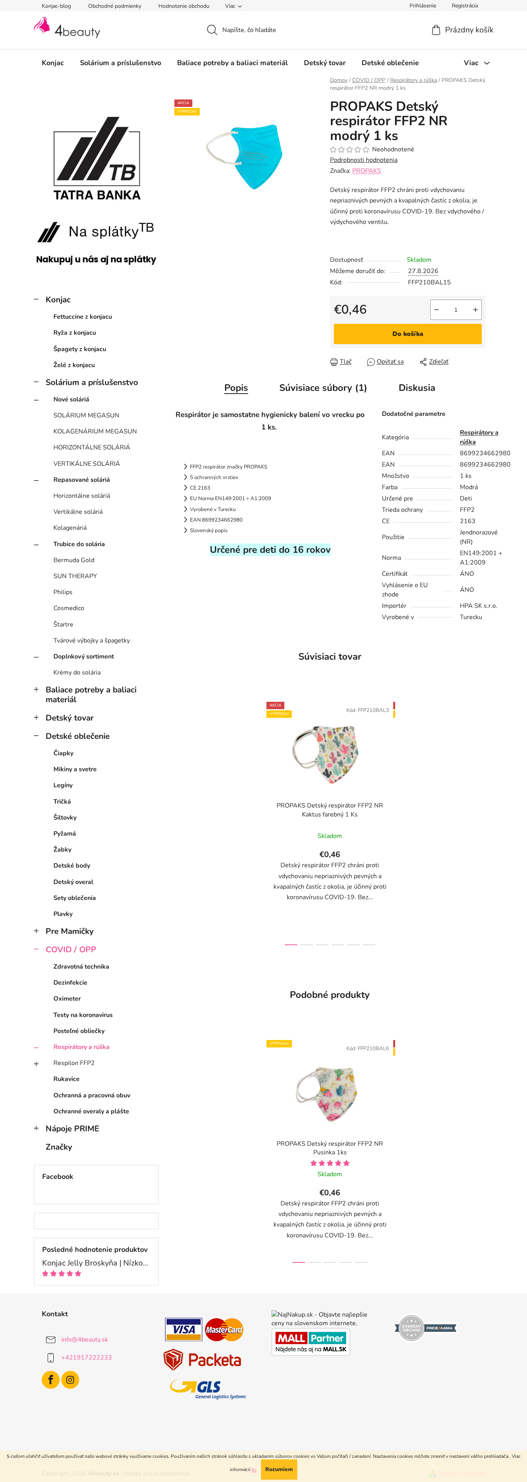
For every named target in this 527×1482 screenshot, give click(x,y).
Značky (59, 1146)
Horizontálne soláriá (81, 496)
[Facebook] (51, 1380)
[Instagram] (70, 1380)
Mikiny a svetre (75, 769)
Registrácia (465, 5)
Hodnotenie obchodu (183, 6)
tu (254, 1469)
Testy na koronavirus (83, 1015)
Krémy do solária (77, 672)
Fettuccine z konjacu (82, 316)
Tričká (62, 801)
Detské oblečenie (78, 736)
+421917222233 (86, 1357)
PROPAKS (366, 171)
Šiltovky (64, 817)
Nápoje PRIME (72, 1128)
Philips (63, 592)
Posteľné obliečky (79, 1031)
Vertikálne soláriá (78, 512)
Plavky (63, 914)
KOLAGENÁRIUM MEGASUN (95, 431)
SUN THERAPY (75, 576)
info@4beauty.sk (84, 1339)
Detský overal (73, 882)
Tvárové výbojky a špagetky (91, 640)
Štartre (63, 624)
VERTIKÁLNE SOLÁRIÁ (86, 464)
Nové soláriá (71, 399)
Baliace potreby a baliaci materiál (91, 694)
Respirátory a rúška (81, 1047)
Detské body (71, 865)
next (401, 821)
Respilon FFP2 (74, 1063)
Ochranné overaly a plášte (91, 1111)
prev (258, 821)
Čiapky (63, 753)
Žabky (62, 849)
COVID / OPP (71, 949)
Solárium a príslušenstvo (92, 382)
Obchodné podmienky (114, 6)
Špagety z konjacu (79, 349)
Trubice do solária (79, 544)
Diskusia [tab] (417, 388)
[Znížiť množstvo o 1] (436, 309)
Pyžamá (64, 833)
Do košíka (407, 334)
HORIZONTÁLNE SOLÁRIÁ (91, 447)
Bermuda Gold (73, 560)
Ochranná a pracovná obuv (91, 1095)
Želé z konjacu (74, 365)
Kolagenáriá (70, 528)
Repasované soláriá (81, 480)
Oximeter (67, 998)
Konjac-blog (56, 6)
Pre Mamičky (70, 931)
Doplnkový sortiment (83, 656)
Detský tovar (70, 717)
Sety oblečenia (74, 898)
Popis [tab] (236, 388)
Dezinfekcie (70, 982)
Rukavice (66, 1079)
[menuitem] (53, 63)
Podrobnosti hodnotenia (363, 160)
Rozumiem (279, 1469)
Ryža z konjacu (74, 332)
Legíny (63, 785)
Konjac (58, 299)
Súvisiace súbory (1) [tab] (323, 388)
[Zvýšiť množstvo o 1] (475, 309)
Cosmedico (68, 608)
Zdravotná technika (81, 966)
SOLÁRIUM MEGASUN (86, 415)
